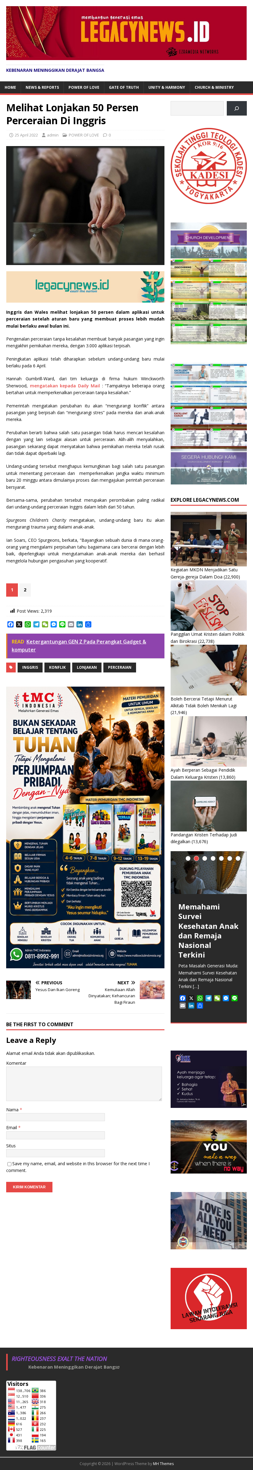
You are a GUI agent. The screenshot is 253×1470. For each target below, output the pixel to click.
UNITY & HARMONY (166, 87)
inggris (30, 667)
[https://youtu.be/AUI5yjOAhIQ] (237, 108)
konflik (57, 667)
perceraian (119, 667)
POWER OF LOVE (83, 87)
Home (10, 87)
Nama (13, 1110)
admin (53, 135)
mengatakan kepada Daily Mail (65, 386)
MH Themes (163, 1463)
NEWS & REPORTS (42, 87)
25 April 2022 (26, 135)
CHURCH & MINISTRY (214, 87)
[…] (196, 986)
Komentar (16, 1063)
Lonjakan (87, 667)
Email (12, 1127)
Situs (11, 1146)
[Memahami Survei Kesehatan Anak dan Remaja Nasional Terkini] (209, 872)
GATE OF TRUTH (124, 87)
